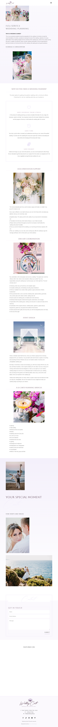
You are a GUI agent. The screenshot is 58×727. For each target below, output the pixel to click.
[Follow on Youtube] (32, 718)
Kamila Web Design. (33, 723)
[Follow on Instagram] (29, 718)
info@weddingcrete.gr (30, 713)
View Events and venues (15, 513)
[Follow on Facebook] (23, 718)
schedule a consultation (15, 46)
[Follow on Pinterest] (35, 718)
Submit (47, 632)
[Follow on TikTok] (26, 718)
